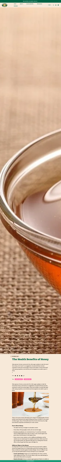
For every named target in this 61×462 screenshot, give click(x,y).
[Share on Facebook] (15, 376)
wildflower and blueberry (36, 437)
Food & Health (19, 379)
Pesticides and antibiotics (19, 432)
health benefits (41, 417)
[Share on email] (22, 376)
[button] (53, 5)
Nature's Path (27, 379)
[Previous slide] (1, 1)
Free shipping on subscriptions (30, 1)
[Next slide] (59, 1)
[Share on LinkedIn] (17, 376)
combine (38, 364)
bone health (24, 429)
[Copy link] (24, 376)
